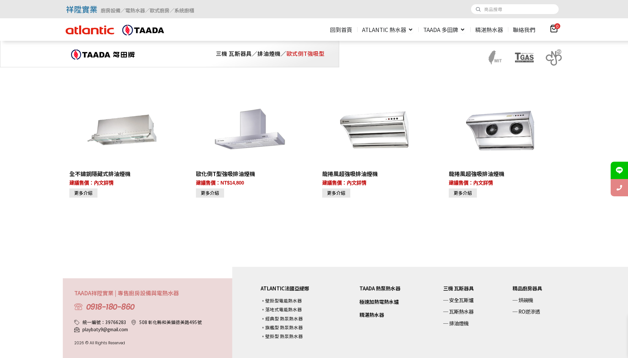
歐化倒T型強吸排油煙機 (225, 174)
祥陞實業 (81, 9)
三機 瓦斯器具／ (237, 53)
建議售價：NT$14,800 (220, 183)
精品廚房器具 (527, 288)
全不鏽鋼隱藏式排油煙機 (100, 174)
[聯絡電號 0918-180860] (619, 187)
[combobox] (515, 9)
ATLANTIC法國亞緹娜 (285, 288)
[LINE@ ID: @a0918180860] (619, 170)
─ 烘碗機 (523, 299)
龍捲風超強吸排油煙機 (350, 174)
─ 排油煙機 (456, 323)
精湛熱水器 (371, 314)
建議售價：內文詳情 (91, 183)
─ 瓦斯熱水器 (458, 311)
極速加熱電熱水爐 (379, 301)
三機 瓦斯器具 (458, 288)
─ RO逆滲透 (526, 311)
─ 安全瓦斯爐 (458, 299)
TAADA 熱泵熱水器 (379, 288)
